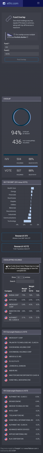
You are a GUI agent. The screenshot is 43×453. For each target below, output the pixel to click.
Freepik (17, 448)
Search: (12, 281)
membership (24, 268)
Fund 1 (6, 44)
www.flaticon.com (30, 448)
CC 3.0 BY (12, 451)
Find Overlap (21, 59)
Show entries (21, 277)
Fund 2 (6, 50)
